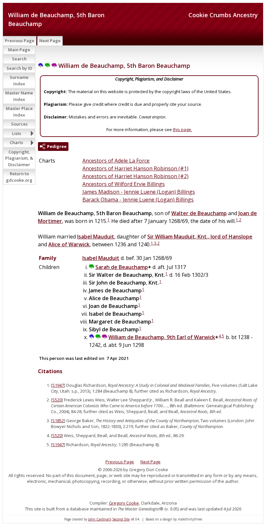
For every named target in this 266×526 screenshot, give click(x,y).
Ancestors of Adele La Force (116, 160)
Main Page (19, 50)
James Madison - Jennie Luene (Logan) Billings (138, 191)
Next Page (50, 40)
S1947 (58, 385)
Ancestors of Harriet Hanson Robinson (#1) (135, 168)
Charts (16, 142)
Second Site (121, 519)
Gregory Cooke (124, 503)
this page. (182, 129)
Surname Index (19, 80)
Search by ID (19, 68)
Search (19, 59)
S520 (57, 400)
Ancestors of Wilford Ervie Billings (123, 184)
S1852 (58, 420)
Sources (19, 124)
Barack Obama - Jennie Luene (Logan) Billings (138, 199)
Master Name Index (19, 96)
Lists (16, 133)
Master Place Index (19, 111)
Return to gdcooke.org (19, 177)
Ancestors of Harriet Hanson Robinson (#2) (135, 176)
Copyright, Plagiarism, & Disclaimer (19, 158)
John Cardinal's (99, 519)
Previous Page (19, 40)
